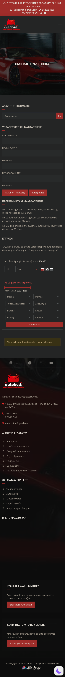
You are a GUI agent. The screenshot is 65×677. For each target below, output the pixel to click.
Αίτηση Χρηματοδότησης (18, 508)
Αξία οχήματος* (10, 135)
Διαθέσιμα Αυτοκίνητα (21, 604)
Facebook (30, 363)
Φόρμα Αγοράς (13, 503)
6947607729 (27, 13)
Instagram (11, 363)
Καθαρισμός (38, 192)
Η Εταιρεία (11, 441)
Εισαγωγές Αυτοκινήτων (22, 643)
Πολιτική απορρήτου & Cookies (21, 470)
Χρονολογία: (10, 290)
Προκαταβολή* (9, 147)
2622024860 (48, 10)
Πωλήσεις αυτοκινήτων (17, 446)
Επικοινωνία (12, 460)
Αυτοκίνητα (12, 493)
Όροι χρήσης (12, 465)
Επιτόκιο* (7, 160)
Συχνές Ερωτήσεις (15, 456)
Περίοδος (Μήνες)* (11, 173)
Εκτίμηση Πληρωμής (15, 192)
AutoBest (28, 663)
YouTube (51, 363)
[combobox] (9, 269)
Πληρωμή (7, 185)
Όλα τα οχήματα (14, 488)
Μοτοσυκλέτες (13, 498)
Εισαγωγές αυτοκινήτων (18, 451)
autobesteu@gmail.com (25, 10)
